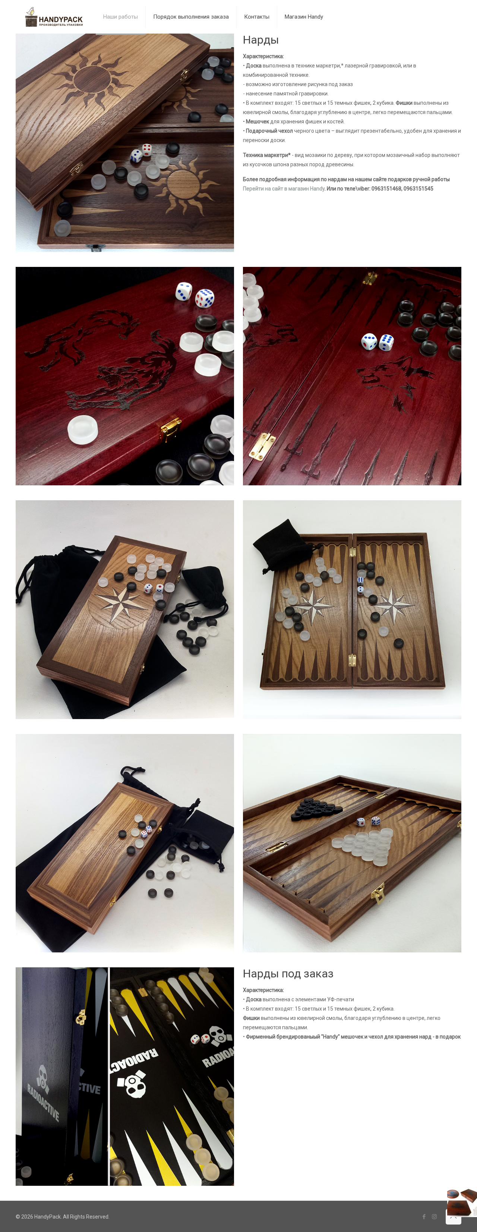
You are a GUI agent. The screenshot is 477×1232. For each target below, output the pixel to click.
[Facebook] (424, 1216)
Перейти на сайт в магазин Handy (284, 189)
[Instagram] (434, 1216)
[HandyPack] (54, 17)
